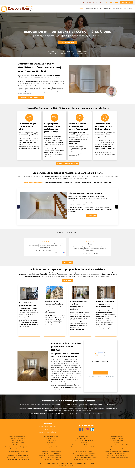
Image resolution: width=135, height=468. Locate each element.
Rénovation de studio (18, 442)
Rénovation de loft (84, 436)
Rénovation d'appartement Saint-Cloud (18, 457)
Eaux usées (51, 444)
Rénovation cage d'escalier (84, 438)
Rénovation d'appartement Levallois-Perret (51, 455)
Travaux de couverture (84, 449)
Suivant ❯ (101, 373)
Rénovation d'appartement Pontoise (18, 455)
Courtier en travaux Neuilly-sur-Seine (84, 459)
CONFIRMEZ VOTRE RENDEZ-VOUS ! (31, 97)
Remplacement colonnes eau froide (18, 451)
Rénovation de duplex (117, 436)
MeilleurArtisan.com (53, 463)
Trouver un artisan (51, 440)
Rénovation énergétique (116, 438)
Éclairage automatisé (18, 453)
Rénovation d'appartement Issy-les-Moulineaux (84, 447)
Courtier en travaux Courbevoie (116, 453)
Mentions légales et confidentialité (71, 463)
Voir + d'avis (67, 262)
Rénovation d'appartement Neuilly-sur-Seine (117, 444)
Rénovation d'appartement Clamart (116, 455)
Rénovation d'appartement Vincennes (51, 447)
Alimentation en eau (18, 444)
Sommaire (91, 463)
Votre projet (126, 2)
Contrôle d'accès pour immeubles (51, 453)
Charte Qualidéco (51, 438)
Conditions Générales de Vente (84, 440)
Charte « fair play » (51, 442)
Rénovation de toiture (117, 440)
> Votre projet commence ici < (67, 163)
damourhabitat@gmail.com (47, 432)
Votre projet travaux (67, 42)
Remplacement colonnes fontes (117, 449)
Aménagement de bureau (18, 438)
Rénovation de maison (18, 440)
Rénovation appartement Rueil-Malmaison (18, 459)
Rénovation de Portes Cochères (18, 449)
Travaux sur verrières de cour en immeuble (117, 451)
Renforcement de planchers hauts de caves (51, 449)
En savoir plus (91, 215)
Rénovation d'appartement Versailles (84, 455)
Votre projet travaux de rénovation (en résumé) (100, 362)
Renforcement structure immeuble (51, 451)
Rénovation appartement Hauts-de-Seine (116, 457)
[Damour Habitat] (17, 9)
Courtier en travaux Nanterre (51, 459)
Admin (84, 463)
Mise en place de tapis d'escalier (84, 451)
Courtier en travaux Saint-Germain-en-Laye (84, 457)
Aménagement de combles (51, 436)
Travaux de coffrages (117, 447)
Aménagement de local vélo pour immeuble (84, 444)
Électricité (84, 442)
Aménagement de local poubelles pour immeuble (84, 453)
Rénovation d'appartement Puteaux (51, 457)
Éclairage (116, 442)
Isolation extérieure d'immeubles (18, 436)
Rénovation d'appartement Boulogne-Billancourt (18, 447)
